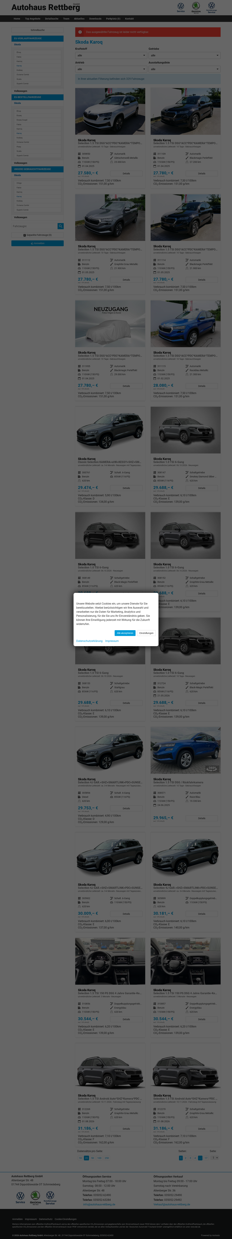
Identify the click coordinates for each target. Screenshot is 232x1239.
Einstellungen (146, 633)
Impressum (112, 641)
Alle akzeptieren (125, 633)
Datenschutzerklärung (89, 641)
